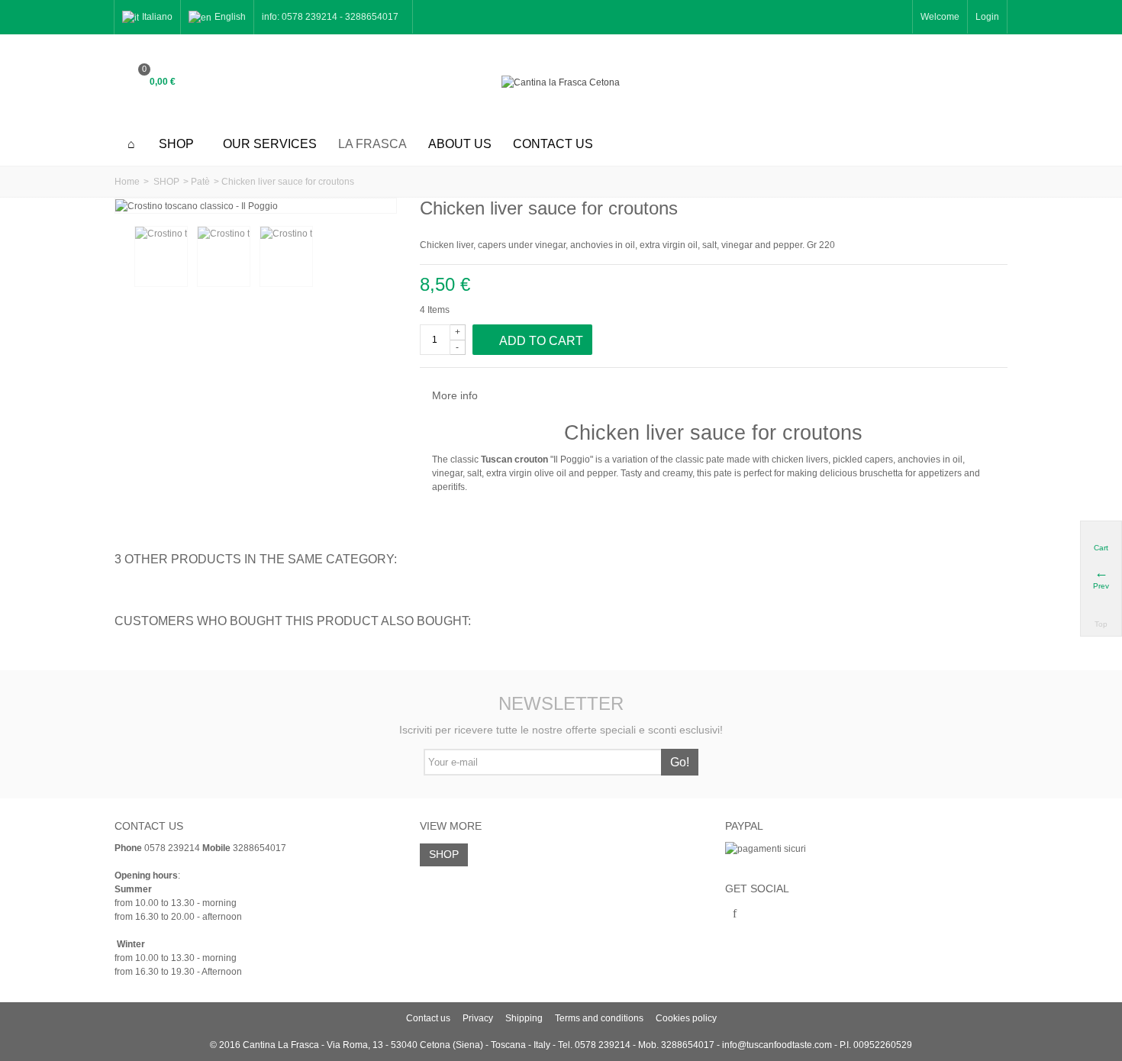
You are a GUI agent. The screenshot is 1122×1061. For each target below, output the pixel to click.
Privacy (478, 1018)
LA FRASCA (372, 143)
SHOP (176, 143)
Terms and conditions (599, 1018)
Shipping (524, 1018)
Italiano (157, 16)
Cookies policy (686, 1018)
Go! (679, 762)
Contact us (553, 143)
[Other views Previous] (122, 257)
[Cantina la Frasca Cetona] (560, 82)
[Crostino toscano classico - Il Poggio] (161, 256)
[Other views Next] (387, 257)
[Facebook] (735, 914)
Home (127, 181)
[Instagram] (761, 914)
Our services (270, 143)
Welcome (939, 16)
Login (987, 16)
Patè (200, 181)
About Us (460, 143)
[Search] (988, 82)
